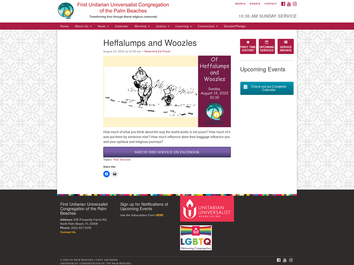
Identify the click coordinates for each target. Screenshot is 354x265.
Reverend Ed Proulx (157, 51)
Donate (255, 3)
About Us (82, 26)
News (102, 26)
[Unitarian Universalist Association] (207, 208)
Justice (161, 26)
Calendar (121, 26)
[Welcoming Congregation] (196, 235)
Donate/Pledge (235, 26)
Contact (270, 3)
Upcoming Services (267, 49)
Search (240, 3)
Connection (207, 26)
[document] (177, 110)
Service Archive (286, 49)
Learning (183, 26)
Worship (141, 26)
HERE (159, 215)
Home (64, 26)
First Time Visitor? (248, 49)
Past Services (122, 159)
